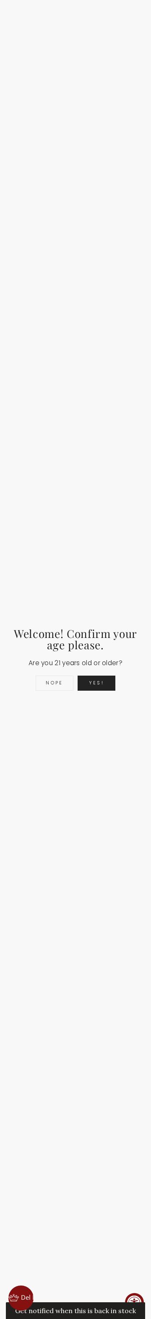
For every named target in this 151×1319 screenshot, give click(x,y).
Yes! (96, 682)
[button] (75, 1310)
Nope (54, 682)
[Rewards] (21, 1298)
